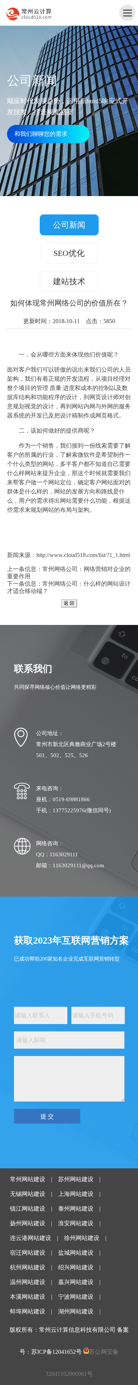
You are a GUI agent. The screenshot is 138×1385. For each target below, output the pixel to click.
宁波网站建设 (75, 1297)
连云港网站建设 (30, 1238)
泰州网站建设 (75, 1208)
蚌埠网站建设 (27, 1311)
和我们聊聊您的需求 (40, 134)
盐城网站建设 (75, 1253)
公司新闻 (69, 224)
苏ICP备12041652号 (56, 1352)
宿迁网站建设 (27, 1253)
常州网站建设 (27, 1179)
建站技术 (69, 281)
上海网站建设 (75, 1194)
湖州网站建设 (75, 1311)
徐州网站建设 (81, 1238)
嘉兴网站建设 (75, 1282)
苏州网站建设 (75, 1179)
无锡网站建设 (27, 1194)
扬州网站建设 (27, 1223)
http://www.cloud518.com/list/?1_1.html (83, 555)
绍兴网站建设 (75, 1267)
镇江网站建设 (27, 1208)
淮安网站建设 (75, 1223)
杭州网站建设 (27, 1267)
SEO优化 (69, 253)
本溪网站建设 (27, 1297)
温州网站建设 (27, 1282)
